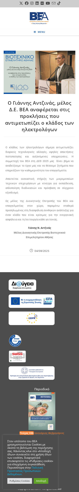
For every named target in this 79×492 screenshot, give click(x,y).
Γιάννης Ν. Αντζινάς (39, 227)
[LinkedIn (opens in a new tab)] (37, 3)
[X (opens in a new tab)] (21, 3)
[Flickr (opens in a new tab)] (42, 3)
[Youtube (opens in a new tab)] (48, 3)
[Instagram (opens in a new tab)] (32, 3)
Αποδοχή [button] (41, 480)
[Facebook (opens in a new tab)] (26, 3)
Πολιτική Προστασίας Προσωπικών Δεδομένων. (25, 471)
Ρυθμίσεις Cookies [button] (20, 480)
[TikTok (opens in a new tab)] (58, 3)
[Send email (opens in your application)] (53, 3)
